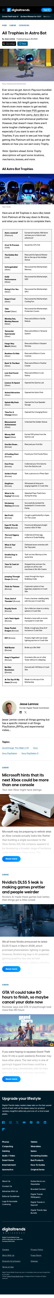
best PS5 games (35, 110)
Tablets (34, 1142)
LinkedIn (45, 1122)
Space (34, 1151)
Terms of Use (8, 1267)
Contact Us (7, 1186)
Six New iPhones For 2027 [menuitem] (30, 16)
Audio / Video (8, 1155)
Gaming (6, 1151)
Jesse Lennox (10, 39)
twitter (25, 712)
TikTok (31, 1122)
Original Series (37, 1169)
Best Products (37, 1160)
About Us (6, 1181)
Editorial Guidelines (10, 1196)
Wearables (36, 1146)
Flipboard (3, 1129)
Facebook (3, 1122)
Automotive (7, 1169)
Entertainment (9, 1165)
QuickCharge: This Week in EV (15, 748)
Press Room (36, 1255)
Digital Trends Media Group (15, 1276)
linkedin (20, 712)
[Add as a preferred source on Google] (9, 43)
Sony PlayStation (9, 753)
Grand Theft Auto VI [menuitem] (10, 16)
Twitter (17, 1122)
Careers (5, 1249)
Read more (11, 858)
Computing (7, 1146)
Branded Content (38, 1189)
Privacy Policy (37, 1249)
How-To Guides (38, 1165)
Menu (3, 9)
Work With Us (8, 1255)
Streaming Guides (39, 1155)
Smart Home (8, 1160)
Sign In (46, 10)
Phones (5, 1142)
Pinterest (38, 1122)
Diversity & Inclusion (11, 1261)
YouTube (24, 1122)
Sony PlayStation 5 (30, 753)
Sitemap (34, 1261)
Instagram (10, 1122)
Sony (35, 748)
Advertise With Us (10, 1191)
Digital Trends (15, 13)
